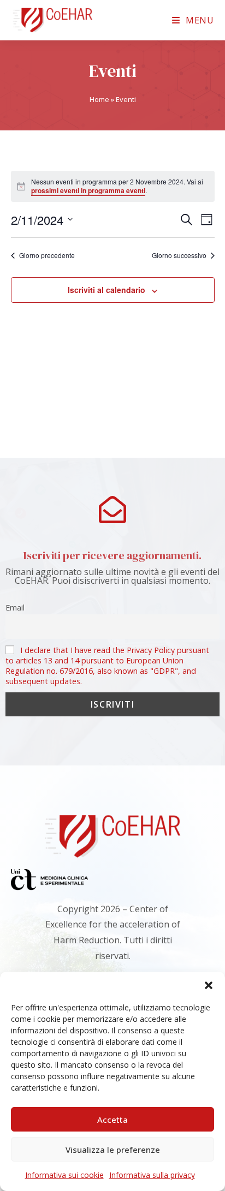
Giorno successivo (179, 255)
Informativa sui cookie (64, 1175)
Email (15, 607)
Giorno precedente (47, 255)
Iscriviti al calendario (106, 289)
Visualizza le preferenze (113, 1149)
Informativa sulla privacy (152, 1175)
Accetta (112, 1119)
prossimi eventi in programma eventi (88, 190)
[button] (208, 985)
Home (99, 99)
